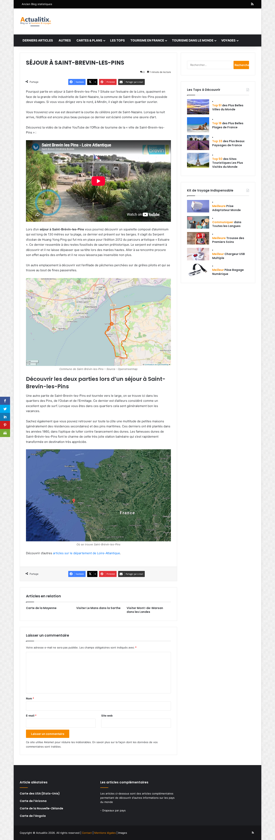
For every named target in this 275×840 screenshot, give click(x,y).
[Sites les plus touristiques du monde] (198, 160)
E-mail (31, 715)
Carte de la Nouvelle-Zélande (41, 808)
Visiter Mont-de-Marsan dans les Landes (145, 610)
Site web (107, 715)
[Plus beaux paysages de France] (198, 142)
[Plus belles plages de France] (198, 124)
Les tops (117, 40)
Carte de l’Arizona (33, 801)
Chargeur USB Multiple (228, 256)
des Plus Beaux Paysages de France (228, 143)
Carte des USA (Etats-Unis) (40, 793)
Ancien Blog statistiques (37, 4)
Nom (30, 698)
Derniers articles (38, 40)
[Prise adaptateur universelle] (198, 206)
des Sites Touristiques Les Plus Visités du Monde (227, 163)
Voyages (228, 40)
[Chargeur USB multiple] (198, 254)
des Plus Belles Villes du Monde (227, 107)
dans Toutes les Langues (226, 224)
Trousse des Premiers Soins (228, 240)
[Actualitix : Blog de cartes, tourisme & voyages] (35, 21)
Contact (87, 832)
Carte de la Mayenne (41, 608)
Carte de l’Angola (33, 816)
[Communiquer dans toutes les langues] (198, 222)
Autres (65, 40)
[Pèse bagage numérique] (198, 270)
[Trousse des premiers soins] (198, 238)
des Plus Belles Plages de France (227, 125)
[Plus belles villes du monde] (198, 106)
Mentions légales (105, 832)
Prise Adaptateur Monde (226, 208)
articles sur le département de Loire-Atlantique (86, 553)
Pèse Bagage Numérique (228, 272)
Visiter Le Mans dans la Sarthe (98, 608)
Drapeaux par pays (114, 810)
